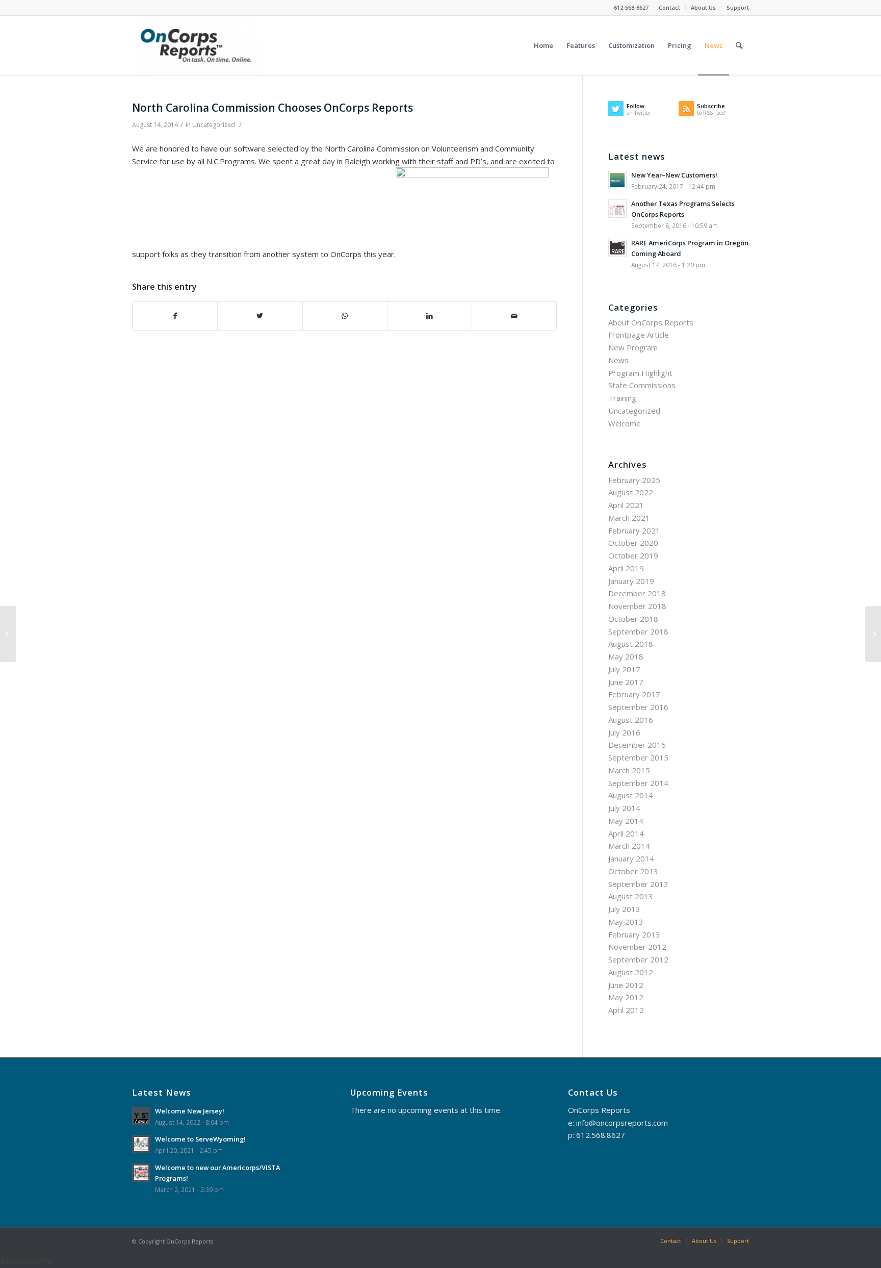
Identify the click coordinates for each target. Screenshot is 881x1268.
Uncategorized (213, 124)
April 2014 (626, 833)
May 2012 (625, 997)
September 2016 (638, 707)
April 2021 (626, 505)
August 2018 (630, 644)
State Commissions (642, 385)
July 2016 (624, 732)
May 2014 (625, 821)
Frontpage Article (638, 334)
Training (622, 398)
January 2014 (631, 858)
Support (738, 7)
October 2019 (633, 555)
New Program (633, 347)
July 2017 (624, 669)
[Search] (739, 45)
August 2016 (630, 720)
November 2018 (637, 606)
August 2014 (630, 795)
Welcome (624, 423)
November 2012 (637, 947)
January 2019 (631, 581)
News (618, 360)
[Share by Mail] (514, 316)
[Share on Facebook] (175, 316)
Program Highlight (640, 373)
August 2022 (630, 492)
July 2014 (624, 808)
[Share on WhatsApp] (345, 316)
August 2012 (630, 972)
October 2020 (633, 543)
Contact (669, 7)
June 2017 (625, 682)
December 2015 (637, 745)
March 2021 (629, 518)
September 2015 (638, 757)
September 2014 (638, 783)
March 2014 (629, 846)
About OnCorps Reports (650, 322)
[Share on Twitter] (260, 316)
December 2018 (637, 593)
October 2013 (633, 871)
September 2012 (638, 959)
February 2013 (634, 934)
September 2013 (638, 884)
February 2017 (634, 694)
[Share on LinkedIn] (429, 316)
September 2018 (638, 631)
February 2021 (634, 530)
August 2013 (630, 896)
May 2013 (625, 922)
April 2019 (626, 568)
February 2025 (634, 480)
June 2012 (625, 985)
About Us (703, 7)
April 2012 (626, 1010)
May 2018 (625, 656)
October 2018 (633, 619)
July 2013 (624, 909)
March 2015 (629, 770)
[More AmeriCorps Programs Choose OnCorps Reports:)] (8, 634)
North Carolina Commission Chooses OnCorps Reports (272, 107)
